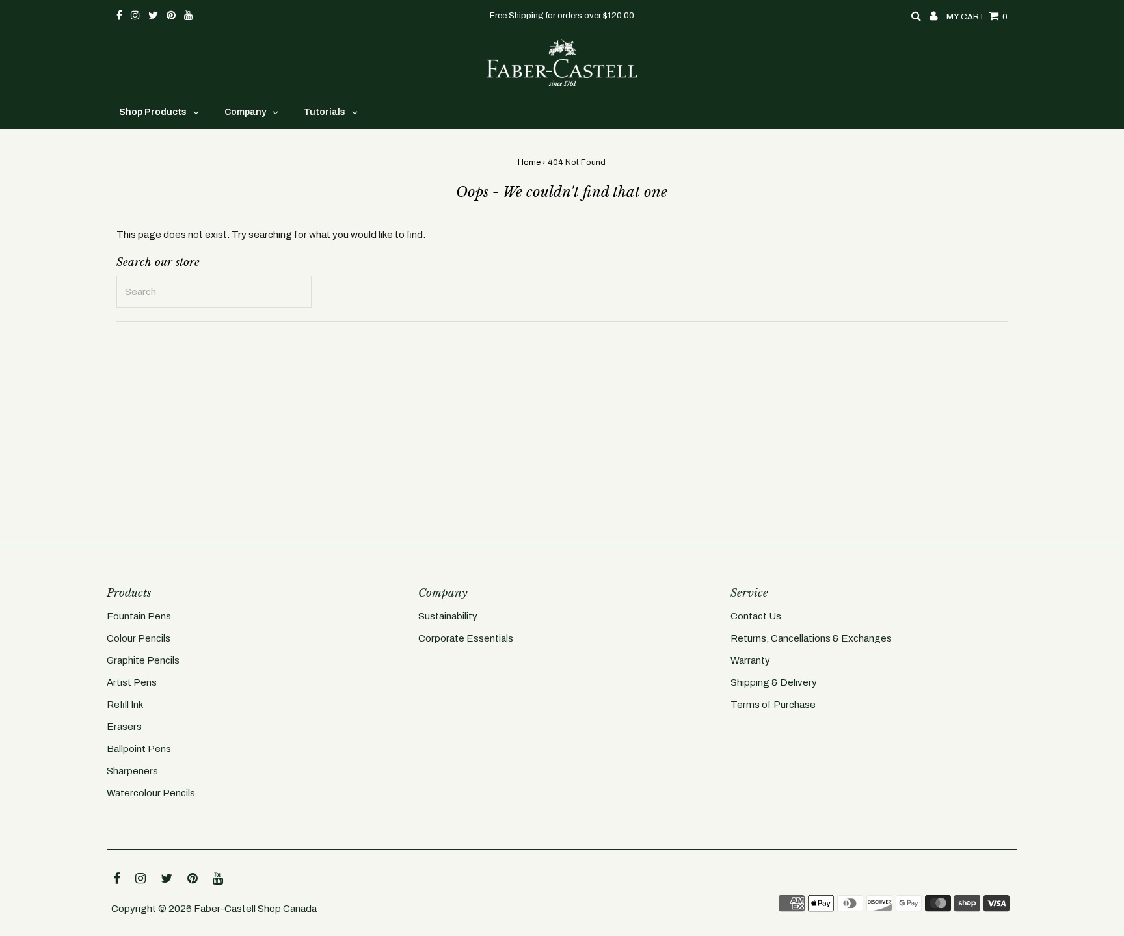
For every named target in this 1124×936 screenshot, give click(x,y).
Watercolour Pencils (151, 793)
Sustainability (447, 616)
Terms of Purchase (773, 704)
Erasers (124, 727)
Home (529, 162)
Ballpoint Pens (139, 749)
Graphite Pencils (143, 660)
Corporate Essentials (465, 638)
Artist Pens (132, 682)
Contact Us (755, 616)
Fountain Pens (139, 616)
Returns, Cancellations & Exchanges (811, 638)
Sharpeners (132, 771)
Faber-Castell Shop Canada (255, 909)
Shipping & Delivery (773, 682)
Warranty (750, 660)
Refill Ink (125, 704)
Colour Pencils (138, 638)
